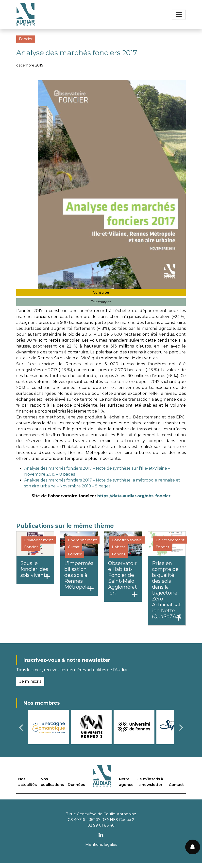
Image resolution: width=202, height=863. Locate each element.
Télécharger (101, 302)
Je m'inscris (30, 681)
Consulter (101, 292)
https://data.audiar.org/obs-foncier (133, 496)
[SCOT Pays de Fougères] (104, 727)
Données (76, 784)
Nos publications (52, 782)
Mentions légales (101, 844)
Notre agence (126, 782)
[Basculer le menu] (179, 14)
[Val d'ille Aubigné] (146, 726)
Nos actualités (27, 782)
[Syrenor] (61, 726)
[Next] (180, 727)
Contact (176, 784)
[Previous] (21, 727)
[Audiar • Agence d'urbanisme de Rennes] (25, 14)
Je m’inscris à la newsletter (150, 782)
